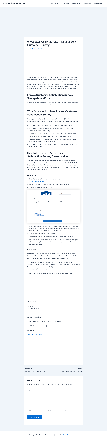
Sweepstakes (98, 3)
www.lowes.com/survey (36, 181)
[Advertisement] (53, 24)
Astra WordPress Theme (70, 435)
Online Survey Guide (14, 3)
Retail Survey (76, 3)
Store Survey (87, 3)
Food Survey (65, 3)
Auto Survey (55, 3)
